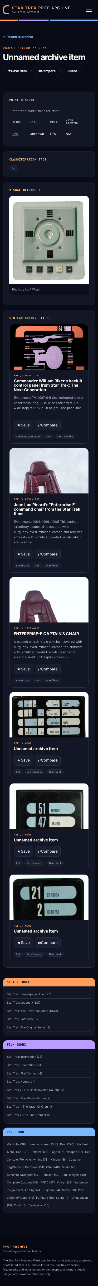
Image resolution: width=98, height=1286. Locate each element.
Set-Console (65, 436)
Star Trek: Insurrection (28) (24, 1056)
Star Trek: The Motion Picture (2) (28, 1098)
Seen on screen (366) (43, 1144)
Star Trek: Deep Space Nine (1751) (30, 994)
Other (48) (53, 1167)
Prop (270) (67, 1144)
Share (72, 71)
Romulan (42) (50, 1175)
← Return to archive (18, 37)
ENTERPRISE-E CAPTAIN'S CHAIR (46, 633)
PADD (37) (48, 1182)
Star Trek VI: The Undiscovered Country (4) (35, 1090)
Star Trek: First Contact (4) (24, 1073)
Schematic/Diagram (28, 436)
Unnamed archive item (36, 748)
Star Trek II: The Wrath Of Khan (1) (29, 1106)
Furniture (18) (45, 1197)
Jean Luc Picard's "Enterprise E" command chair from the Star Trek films (47, 509)
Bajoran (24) (52, 1190)
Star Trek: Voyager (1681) (23, 1002)
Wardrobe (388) (17, 1144)
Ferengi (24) (33, 1190)
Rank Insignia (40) (74, 1175)
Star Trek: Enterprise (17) (23, 1019)
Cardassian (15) (39, 1205)
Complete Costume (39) (23, 1182)
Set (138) (22, 1152)
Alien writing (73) (37, 1159)
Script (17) (62, 1197)
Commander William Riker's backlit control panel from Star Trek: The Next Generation (48, 385)
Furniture (22, 565)
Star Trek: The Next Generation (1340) (32, 1011)
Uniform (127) (39, 1152)
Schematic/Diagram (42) (23, 1175)
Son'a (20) (69, 1190)
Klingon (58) (59, 1159)
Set (14, 168)
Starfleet (52, 565)
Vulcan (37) (64, 1182)
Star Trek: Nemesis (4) (21, 1081)
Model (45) (69, 1167)
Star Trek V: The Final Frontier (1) (28, 1115)
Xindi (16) (20, 1205)
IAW (15, 134)
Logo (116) (57, 1152)
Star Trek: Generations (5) (24, 1065)
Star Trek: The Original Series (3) (28, 1027)
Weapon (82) (74, 1152)
